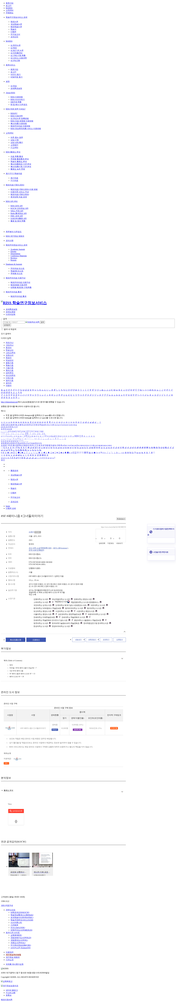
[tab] (8, 790)
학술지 (13, 29)
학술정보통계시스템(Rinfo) (22, 915)
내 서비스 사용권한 (19, 58)
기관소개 (9, 960)
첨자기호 (9, 370)
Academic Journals (18, 249)
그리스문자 (10, 353)
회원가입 (9, 3)
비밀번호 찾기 (17, 77)
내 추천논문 (16, 45)
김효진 (31, 532)
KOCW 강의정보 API (19, 208)
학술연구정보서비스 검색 (16, 17)
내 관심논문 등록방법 (20, 118)
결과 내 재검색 (10, 329)
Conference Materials (19, 256)
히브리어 (9, 360)
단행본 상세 (11, 508)
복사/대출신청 (15, 640)
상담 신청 (15, 140)
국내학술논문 (16, 24)
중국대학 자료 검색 (19, 197)
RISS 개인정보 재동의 (15, 236)
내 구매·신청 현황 (18, 55)
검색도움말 (10, 312)
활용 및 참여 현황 (18, 221)
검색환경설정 (16, 88)
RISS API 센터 (12, 201)
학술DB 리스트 (17, 271)
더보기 (122, 658)
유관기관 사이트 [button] (13, 933)
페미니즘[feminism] (60, 548)
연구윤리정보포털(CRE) (21, 945)
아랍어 (8, 385)
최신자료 (14, 178)
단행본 (13, 32)
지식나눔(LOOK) (18, 928)
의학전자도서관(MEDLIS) (21, 930)
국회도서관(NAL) (18, 943)
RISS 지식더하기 (18, 99)
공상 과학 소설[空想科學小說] (40, 548)
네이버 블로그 (12, 990)
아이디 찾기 (16, 74)
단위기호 (9, 378)
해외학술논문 (16, 27)
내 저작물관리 (17, 53)
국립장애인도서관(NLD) (21, 938)
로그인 (8, 6)
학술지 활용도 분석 (19, 161)
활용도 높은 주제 (18, 169)
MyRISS (9, 8)
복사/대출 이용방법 (19, 123)
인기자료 (14, 180)
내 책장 (14, 48)
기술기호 (9, 368)
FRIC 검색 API (17, 216)
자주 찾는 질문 (17, 137)
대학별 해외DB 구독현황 (21, 287)
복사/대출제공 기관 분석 (21, 164)
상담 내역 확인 (17, 142)
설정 (8, 81)
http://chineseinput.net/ (9, 402)
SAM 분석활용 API (18, 218)
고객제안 (14, 145)
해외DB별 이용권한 (19, 285)
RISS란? (14, 113)
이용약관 (9, 952)
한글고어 (9, 350)
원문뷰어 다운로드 (14, 232)
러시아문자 (10, 375)
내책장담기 (92, 639)
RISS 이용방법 (17, 97)
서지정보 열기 (124, 631)
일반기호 (9, 380)
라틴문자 (9, 373)
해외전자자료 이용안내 (15, 278)
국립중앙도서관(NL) (19, 940)
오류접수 (119, 639)
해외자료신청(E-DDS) (15, 185)
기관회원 (14, 925)
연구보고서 (15, 34)
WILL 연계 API (17, 211)
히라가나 (9, 343)
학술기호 (9, 365)
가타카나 (9, 345)
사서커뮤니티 (16, 922)
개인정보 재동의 (13, 957)
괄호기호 (9, 363)
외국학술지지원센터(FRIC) (22, 917)
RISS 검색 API (17, 206)
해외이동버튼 (6, 1000)
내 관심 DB (15, 60)
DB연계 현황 (16, 102)
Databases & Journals (14, 264)
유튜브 (8, 995)
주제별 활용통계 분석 (20, 159)
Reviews (14, 258)
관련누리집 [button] (10, 910)
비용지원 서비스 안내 (20, 192)
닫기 (3, 460)
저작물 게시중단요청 (14, 964)
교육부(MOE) (16, 935)
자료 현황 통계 (17, 156)
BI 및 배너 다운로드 (19, 104)
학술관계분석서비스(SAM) (22, 920)
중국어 (8, 348)
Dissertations (15, 254)
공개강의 (14, 37)
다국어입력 (10, 314)
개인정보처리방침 (13, 955)
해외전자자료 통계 (14, 292)
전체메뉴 (9, 13)
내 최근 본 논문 (17, 50)
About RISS (10, 93)
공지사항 (9, 241)
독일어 (8, 358)
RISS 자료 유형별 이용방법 (22, 121)
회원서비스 (10, 65)
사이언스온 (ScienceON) (21, 948)
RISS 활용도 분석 (13, 152)
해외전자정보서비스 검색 (16, 245)
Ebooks (13, 251)
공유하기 (106, 639)
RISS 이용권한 (17, 116)
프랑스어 (9, 355)
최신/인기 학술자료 (14, 173)
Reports (13, 260)
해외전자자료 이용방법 (20, 126)
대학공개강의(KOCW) (20, 912)
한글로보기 (121, 519)
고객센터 (9, 10)
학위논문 (14, 22)
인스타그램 (10, 993)
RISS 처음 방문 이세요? (16, 109)
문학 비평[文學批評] (36, 550)
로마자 (8, 383)
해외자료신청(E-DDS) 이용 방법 (24, 189)
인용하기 (36, 640)
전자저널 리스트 (17, 268)
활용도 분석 (8, 790)
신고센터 (14, 148)
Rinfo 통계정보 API (19, 213)
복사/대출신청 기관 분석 (21, 166)
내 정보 (14, 86)
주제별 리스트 (17, 273)
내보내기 (78, 639)
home (8, 506)
